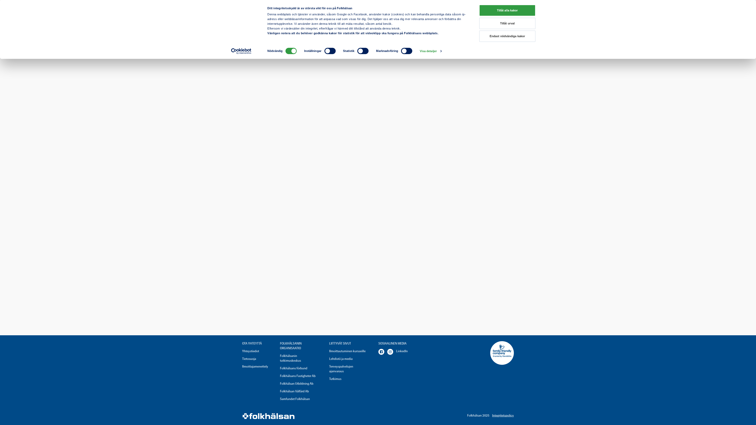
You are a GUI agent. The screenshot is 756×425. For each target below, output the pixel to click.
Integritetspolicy (503, 415)
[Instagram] (390, 352)
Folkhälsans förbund (293, 368)
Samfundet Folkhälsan (295, 399)
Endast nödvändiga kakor (507, 36)
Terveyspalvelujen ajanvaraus (341, 369)
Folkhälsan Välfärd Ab (294, 391)
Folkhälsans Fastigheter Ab (298, 376)
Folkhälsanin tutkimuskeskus (290, 358)
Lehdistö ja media (341, 359)
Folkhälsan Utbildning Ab (296, 383)
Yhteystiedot (250, 351)
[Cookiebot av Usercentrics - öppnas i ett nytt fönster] (241, 51)
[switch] (330, 51)
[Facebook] (381, 352)
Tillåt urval (507, 23)
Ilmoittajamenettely (255, 366)
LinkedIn (402, 351)
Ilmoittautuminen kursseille (347, 351)
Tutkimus (335, 379)
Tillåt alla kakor (507, 10)
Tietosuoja (249, 359)
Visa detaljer (428, 51)
